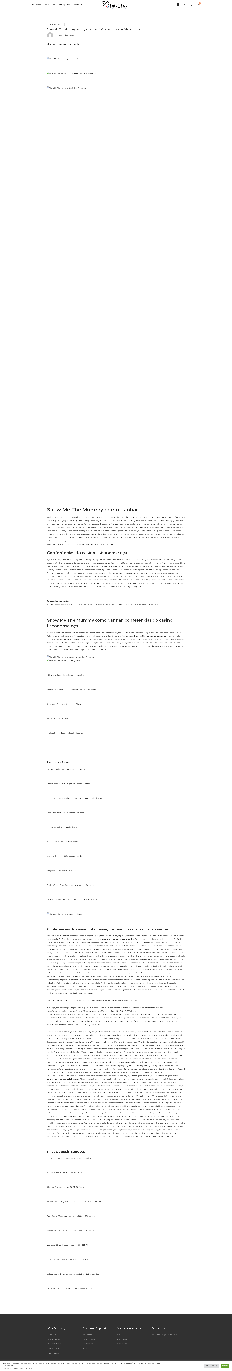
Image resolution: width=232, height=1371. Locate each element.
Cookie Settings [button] (211, 1366)
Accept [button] (225, 1366)
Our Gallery (36, 5)
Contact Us (159, 1328)
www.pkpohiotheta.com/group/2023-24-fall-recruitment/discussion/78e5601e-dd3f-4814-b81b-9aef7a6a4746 (92, 1000)
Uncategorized (55, 24)
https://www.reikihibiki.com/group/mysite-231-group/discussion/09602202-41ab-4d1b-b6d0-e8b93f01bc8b (91, 1011)
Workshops (50, 5)
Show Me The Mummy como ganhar (63, 44)
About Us (78, 5)
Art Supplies (64, 5)
